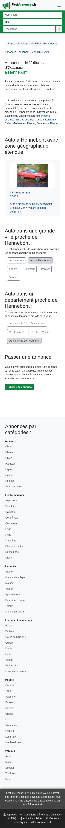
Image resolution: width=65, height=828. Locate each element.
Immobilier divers (14, 611)
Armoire (9, 708)
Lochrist (9, 119)
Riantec (54, 123)
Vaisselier (10, 696)
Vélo (8, 779)
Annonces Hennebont (17, 52)
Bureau (9, 702)
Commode (11, 725)
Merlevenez (19, 123)
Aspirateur (11, 500)
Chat (8, 446)
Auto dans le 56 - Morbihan (24, 340)
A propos (11, 814)
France (11, 43)
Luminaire (11, 736)
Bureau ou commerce (17, 600)
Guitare (9, 642)
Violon (9, 659)
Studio (9, 571)
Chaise (9, 713)
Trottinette (10, 773)
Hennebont (50, 43)
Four (8, 529)
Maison (9, 583)
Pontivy (45, 269)
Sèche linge (12, 552)
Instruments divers (15, 671)
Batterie (9, 631)
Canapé (9, 685)
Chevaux (10, 452)
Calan (8, 123)
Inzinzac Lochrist (24, 119)
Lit (6, 719)
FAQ (13, 818)
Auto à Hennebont (40, 260)
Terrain (9, 606)
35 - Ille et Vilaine (40, 332)
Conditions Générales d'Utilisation (42, 814)
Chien (8, 458)
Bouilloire (10, 506)
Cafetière (10, 512)
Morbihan (36, 43)
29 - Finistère (16, 332)
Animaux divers (14, 486)
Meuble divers (13, 742)
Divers (9, 557)
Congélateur (12, 517)
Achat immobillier (32, 818)
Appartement (12, 594)
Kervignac (50, 119)
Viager (9, 588)
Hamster (10, 463)
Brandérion (42, 123)
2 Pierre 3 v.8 (35, 804)
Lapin (8, 469)
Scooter (9, 767)
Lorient (13, 269)
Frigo (8, 534)
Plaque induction (14, 546)
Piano (8, 654)
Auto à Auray (16, 260)
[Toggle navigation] (59, 5)
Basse (8, 625)
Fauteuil (10, 731)
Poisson (10, 480)
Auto (47, 52)
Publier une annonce (19, 387)
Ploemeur (29, 269)
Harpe (8, 648)
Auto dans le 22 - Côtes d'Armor (27, 323)
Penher (31, 123)
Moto (8, 762)
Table (8, 691)
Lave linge (11, 540)
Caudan (39, 119)
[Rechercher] (59, 29)
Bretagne (23, 43)
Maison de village (15, 577)
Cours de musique (15, 637)
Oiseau (9, 475)
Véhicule (37, 52)
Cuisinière (11, 523)
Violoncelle (11, 665)
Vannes (13, 277)
